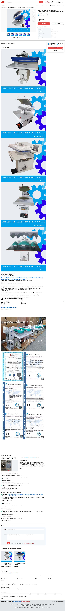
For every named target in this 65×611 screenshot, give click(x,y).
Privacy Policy (48, 607)
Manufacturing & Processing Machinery (10, 7)
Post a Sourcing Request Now (29, 543)
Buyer (42, 5)
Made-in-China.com (28, 605)
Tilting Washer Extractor (20, 575)
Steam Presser (50, 578)
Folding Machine (35, 578)
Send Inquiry (44, 23)
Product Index (50, 604)
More (2, 598)
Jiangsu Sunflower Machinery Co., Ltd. (45, 14)
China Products (17, 604)
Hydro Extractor (32, 494)
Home (2, 7)
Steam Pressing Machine (26, 495)
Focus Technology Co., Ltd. (25, 607)
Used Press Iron (41, 593)
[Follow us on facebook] (56, 601)
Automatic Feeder (18, 495)
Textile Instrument (14, 589)
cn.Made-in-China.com (42, 605)
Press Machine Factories (6, 593)
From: (6, 529)
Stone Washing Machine (20, 576)
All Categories (4, 5)
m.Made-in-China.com (35, 605)
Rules (63, 5)
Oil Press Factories (34, 593)
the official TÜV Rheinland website (30, 457)
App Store (4, 601)
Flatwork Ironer (27, 494)
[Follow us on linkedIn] (63, 601)
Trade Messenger (17, 601)
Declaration (43, 607)
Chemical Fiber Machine (5, 589)
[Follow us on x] (57, 601)
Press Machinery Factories (25, 593)
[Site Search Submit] (41, 2)
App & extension (52, 5)
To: (6, 532)
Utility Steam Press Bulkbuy (22, 596)
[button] (52, 2)
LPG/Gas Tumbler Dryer (20, 578)
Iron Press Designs (5, 596)
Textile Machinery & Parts (21, 7)
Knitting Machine (22, 589)
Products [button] (17, 2)
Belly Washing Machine (20, 494)
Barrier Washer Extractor (12, 494)
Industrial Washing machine (5, 576)
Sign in (63, 2)
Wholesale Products (32, 604)
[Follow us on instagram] (59, 601)
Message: (5, 534)
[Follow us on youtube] (60, 601)
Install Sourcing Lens (26, 601)
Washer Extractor (3, 575)
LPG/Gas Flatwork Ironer (5, 578)
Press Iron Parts (58, 593)
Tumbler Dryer (38, 494)
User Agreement (38, 607)
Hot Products (12, 604)
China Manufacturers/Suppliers (24, 604)
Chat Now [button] (58, 23)
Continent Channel (44, 604)
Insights (54, 604)
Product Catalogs (15, 572)
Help (46, 5)
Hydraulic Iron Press (13, 596)
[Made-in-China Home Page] (6, 2)
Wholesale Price (38, 604)
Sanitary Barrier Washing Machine (37, 575)
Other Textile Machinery (30, 7)
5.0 (52, 44)
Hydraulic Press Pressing (50, 593)
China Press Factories (15, 593)
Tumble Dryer (50, 575)
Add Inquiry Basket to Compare (18, 37)
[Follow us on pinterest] (62, 601)
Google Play (9, 601)
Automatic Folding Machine (10, 495)
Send (8, 543)
